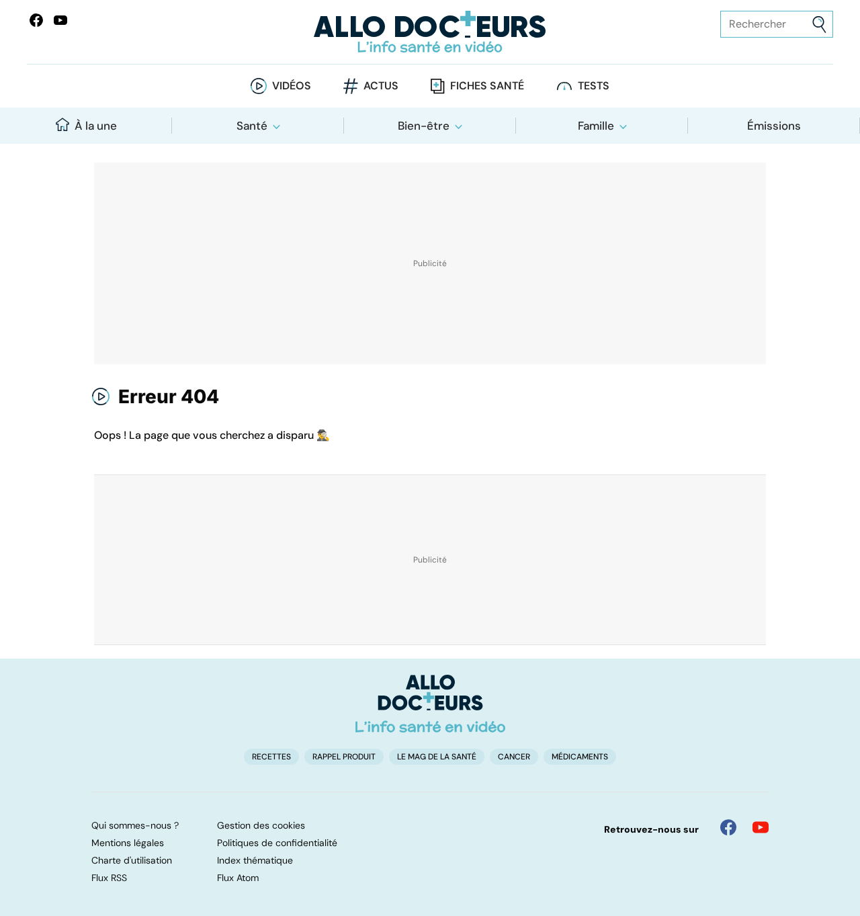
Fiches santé (487, 86)
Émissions (774, 125)
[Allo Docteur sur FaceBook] (36, 20)
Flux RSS (109, 878)
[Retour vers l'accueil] (430, 32)
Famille (596, 125)
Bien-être (423, 125)
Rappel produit (344, 756)
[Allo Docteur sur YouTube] (760, 827)
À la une (96, 125)
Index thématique (255, 860)
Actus (380, 86)
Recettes (271, 756)
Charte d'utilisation (131, 860)
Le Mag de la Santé (436, 756)
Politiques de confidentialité (277, 843)
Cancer (514, 756)
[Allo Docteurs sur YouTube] (60, 20)
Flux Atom (238, 878)
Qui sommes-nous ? (135, 825)
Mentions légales (127, 843)
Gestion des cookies (261, 825)
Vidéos (291, 86)
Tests (593, 86)
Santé (251, 125)
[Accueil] (430, 704)
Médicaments (580, 756)
